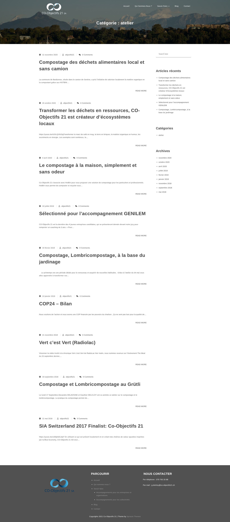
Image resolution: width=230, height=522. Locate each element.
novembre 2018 (165, 183)
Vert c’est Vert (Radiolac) (67, 342)
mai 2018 (162, 192)
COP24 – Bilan (55, 303)
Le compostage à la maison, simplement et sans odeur (88, 168)
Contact (187, 6)
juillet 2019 (163, 171)
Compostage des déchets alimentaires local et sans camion (91, 65)
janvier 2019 (164, 179)
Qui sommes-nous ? (143, 6)
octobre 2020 (164, 162)
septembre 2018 (165, 188)
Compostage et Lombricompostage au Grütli (89, 384)
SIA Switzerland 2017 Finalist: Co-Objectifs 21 (91, 426)
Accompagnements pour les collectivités (113, 500)
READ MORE (141, 91)
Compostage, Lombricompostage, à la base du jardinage (92, 258)
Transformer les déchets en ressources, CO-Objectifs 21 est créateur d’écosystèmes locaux (89, 117)
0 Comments (87, 55)
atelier (161, 135)
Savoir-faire (162, 6)
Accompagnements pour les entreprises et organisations (113, 493)
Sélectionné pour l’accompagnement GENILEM (92, 213)
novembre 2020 (165, 158)
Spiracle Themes (134, 516)
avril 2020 (163, 166)
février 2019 (164, 175)
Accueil (126, 6)
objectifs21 (69, 55)
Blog (176, 6)
